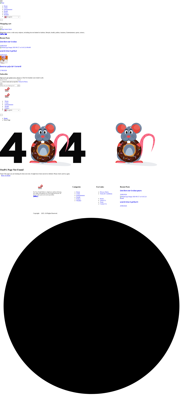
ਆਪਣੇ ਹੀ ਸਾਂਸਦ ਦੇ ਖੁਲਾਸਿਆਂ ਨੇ (129, 202)
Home (6, 6)
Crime (6, 8)
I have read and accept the (15, 82)
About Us (103, 200)
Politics (6, 13)
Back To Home (5, 175)
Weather (6, 14)
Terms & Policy (23, 82)
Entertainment (8, 9)
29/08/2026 (3, 46)
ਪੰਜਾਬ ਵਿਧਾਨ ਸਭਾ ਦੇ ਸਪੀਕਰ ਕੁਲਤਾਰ (131, 191)
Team (101, 202)
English (9, 17)
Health (6, 11)
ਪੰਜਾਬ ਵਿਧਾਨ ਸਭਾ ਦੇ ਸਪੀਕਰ (8, 42)
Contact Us (103, 204)
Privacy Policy (104, 192)
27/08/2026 (3, 70)
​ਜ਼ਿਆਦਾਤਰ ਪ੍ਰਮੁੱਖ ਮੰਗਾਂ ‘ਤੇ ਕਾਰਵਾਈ (10, 66)
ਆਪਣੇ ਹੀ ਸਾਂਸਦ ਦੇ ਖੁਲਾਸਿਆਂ (8, 51)
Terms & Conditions (106, 194)
